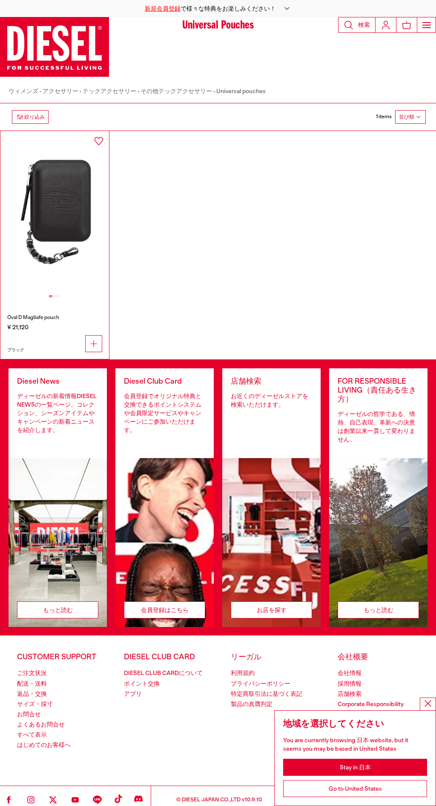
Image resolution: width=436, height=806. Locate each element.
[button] (218, 8)
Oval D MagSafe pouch (33, 317)
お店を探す (272, 610)
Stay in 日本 (355, 767)
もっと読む (58, 610)
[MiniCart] (406, 25)
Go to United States (355, 788)
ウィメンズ (23, 91)
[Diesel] (54, 47)
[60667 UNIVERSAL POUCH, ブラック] (54, 212)
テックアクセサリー (109, 91)
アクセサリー (60, 91)
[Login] (386, 25)
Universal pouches (241, 91)
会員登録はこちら (165, 610)
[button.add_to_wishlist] (99, 141)
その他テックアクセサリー (176, 91)
